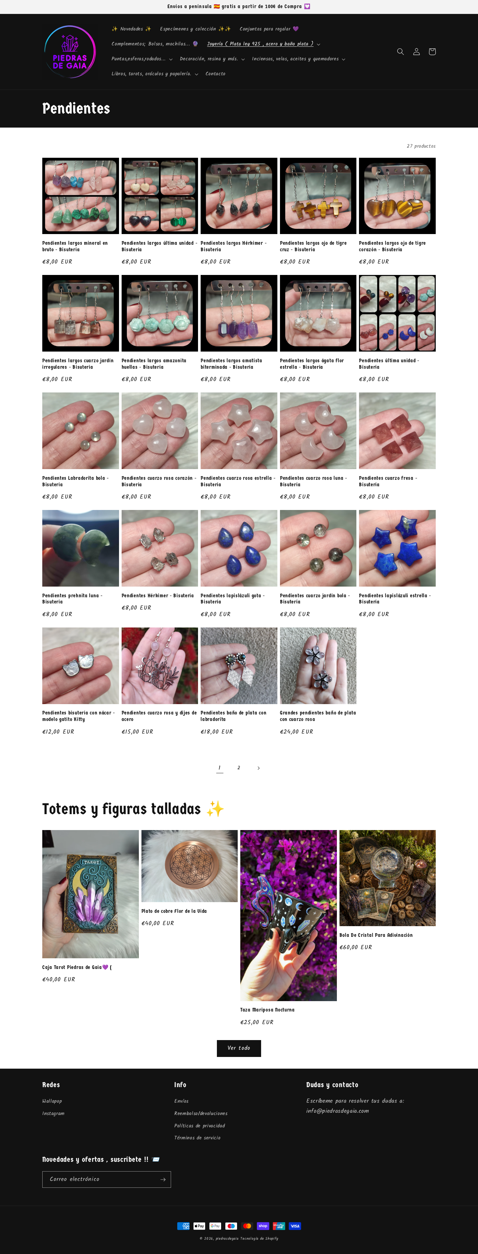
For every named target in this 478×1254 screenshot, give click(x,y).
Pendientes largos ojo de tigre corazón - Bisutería (392, 246)
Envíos (181, 1101)
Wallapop (52, 1101)
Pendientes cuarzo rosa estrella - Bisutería (238, 481)
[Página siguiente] (258, 768)
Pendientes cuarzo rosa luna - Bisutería (313, 481)
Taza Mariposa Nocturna (267, 1010)
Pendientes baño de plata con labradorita (233, 716)
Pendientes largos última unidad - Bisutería (160, 246)
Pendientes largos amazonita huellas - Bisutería (154, 364)
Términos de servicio (197, 1138)
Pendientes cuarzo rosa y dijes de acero (159, 716)
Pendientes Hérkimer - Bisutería (158, 596)
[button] (263, 44)
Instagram (53, 1114)
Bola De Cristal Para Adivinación (376, 935)
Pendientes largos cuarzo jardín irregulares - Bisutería (77, 364)
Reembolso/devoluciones (201, 1114)
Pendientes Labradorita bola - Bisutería (75, 481)
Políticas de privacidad (199, 1126)
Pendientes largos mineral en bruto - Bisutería (75, 246)
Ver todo (239, 1048)
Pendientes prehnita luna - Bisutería (72, 599)
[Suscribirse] (163, 1179)
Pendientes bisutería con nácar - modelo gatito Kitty (78, 716)
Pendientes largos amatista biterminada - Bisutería (231, 364)
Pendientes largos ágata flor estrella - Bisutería (312, 364)
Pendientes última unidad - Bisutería (389, 364)
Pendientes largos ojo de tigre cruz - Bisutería (313, 246)
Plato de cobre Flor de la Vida (174, 911)
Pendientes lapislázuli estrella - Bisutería (395, 599)
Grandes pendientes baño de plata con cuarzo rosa (318, 716)
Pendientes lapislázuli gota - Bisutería (233, 599)
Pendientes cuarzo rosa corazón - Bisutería (159, 481)
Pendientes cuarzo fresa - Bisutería (388, 481)
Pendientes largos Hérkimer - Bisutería (234, 246)
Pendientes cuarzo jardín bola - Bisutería (315, 599)
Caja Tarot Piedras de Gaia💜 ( (77, 967)
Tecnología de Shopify (259, 1239)
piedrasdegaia (227, 1239)
